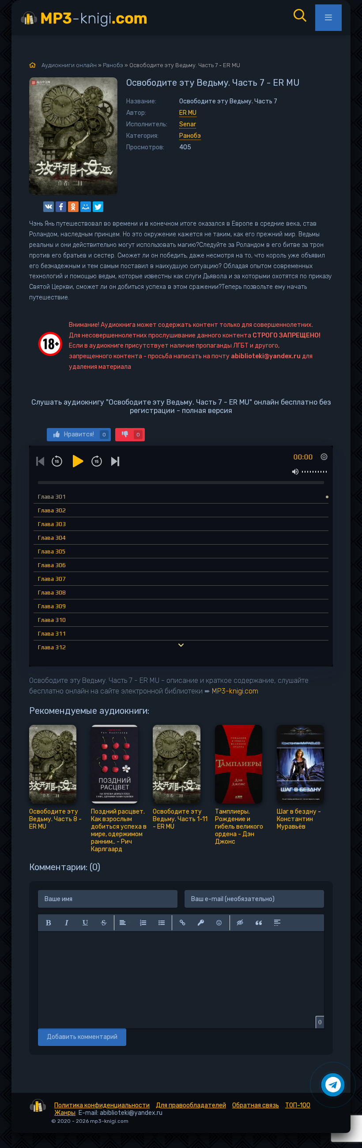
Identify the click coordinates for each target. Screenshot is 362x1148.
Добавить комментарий (82, 1037)
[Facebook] (61, 206)
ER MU (187, 113)
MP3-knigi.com (235, 691)
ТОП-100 (297, 1105)
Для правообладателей (191, 1105)
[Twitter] (98, 206)
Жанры (64, 1113)
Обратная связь (255, 1105)
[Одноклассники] (73, 206)
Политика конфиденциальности (102, 1105)
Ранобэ (190, 136)
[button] (48, 922)
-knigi (93, 18)
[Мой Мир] (85, 206)
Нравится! (85, 434)
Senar (187, 124)
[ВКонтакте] (48, 206)
